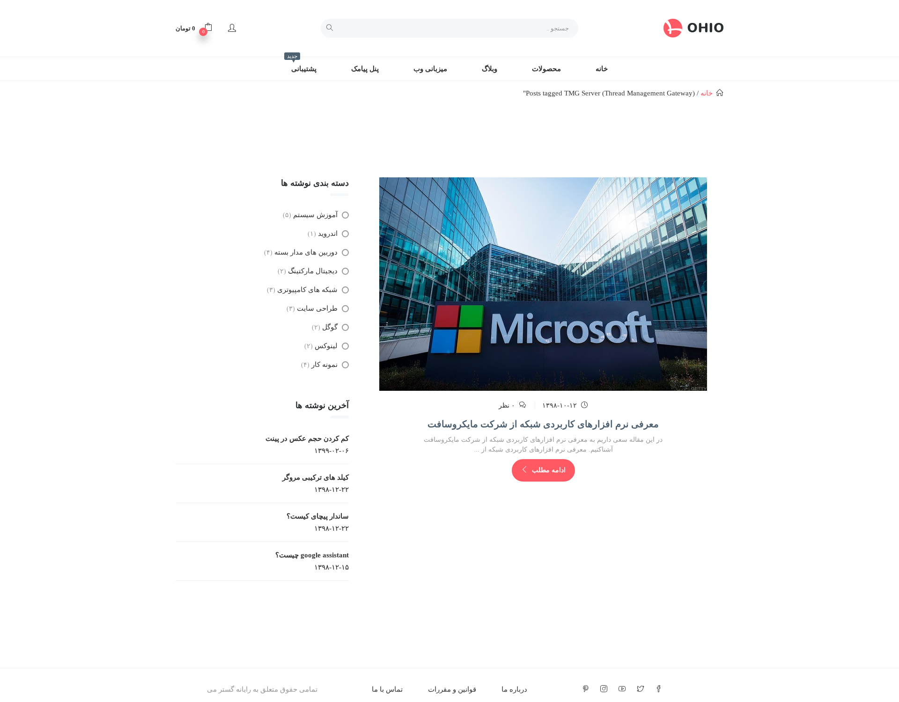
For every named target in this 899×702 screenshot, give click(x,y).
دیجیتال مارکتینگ (313, 271)
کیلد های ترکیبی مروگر (315, 477)
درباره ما (514, 689)
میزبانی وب (430, 69)
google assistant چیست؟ (312, 555)
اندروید (328, 233)
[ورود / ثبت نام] (232, 28)
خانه (602, 69)
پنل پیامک (365, 69)
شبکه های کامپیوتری (307, 289)
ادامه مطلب (548, 470)
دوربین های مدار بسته (306, 252)
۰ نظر (507, 405)
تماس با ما (387, 689)
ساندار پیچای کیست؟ (318, 516)
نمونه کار (324, 364)
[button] (194, 28)
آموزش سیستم (315, 215)
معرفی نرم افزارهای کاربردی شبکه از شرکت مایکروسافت (543, 424)
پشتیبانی (302, 65)
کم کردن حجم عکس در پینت (307, 438)
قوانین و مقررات (452, 689)
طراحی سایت (317, 308)
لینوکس (326, 346)
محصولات (546, 69)
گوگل (330, 327)
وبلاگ (489, 69)
